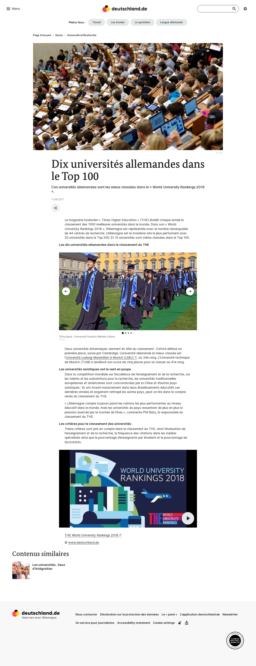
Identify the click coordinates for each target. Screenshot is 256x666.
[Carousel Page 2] (125, 333)
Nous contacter (86, 614)
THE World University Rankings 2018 (91, 535)
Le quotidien (142, 22)
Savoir (59, 35)
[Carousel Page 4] (131, 333)
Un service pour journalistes (95, 623)
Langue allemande (171, 22)
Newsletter (230, 614)
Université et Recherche (81, 35)
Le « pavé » (169, 614)
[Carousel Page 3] (128, 333)
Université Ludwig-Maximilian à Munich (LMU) (100, 357)
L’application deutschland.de (200, 614)
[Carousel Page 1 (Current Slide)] (123, 333)
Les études (118, 22)
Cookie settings (164, 623)
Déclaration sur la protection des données (129, 614)
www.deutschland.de (83, 542)
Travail (96, 22)
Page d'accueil (42, 35)
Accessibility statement (133, 623)
